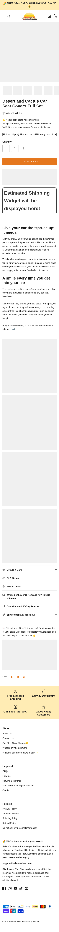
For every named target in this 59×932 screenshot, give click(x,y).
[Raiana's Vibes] (29, 16)
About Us (7, 733)
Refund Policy (9, 823)
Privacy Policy (9, 808)
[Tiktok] (21, 888)
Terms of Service (10, 813)
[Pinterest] (26, 888)
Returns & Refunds (11, 780)
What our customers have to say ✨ (20, 752)
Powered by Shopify (30, 921)
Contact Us (8, 738)
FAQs (5, 771)
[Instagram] (9, 888)
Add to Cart (29, 161)
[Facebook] (4, 888)
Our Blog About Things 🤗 (15, 743)
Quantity (6, 142)
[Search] (10, 16)
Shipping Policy (10, 818)
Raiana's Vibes (15, 921)
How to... (6, 776)
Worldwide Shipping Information (17, 785)
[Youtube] (15, 888)
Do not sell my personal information (19, 828)
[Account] (49, 16)
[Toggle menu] (3, 16)
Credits (6, 790)
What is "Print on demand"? (15, 748)
